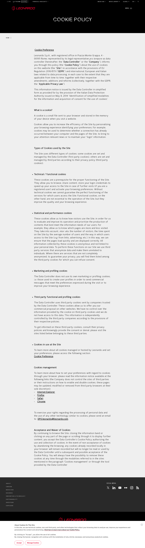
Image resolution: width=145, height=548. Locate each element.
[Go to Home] (72, 520)
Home (7, 38)
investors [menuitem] (10, 502)
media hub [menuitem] (10, 489)
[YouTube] (119, 487)
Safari (40, 398)
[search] (138, 1)
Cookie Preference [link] (44, 50)
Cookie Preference (43, 356)
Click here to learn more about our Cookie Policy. (62, 530)
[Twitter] (108, 487)
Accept (19, 543)
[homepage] (23, 8)
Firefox (40, 395)
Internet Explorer (46, 392)
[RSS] (137, 487)
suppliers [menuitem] (9, 505)
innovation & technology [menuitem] (15, 496)
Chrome (41, 402)
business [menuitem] (9, 493)
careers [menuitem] (9, 486)
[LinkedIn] (113, 487)
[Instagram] (131, 487)
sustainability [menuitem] (11, 499)
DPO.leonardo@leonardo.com (53, 419)
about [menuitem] (8, 483)
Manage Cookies (33, 543)
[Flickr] (125, 487)
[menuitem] (101, 1)
